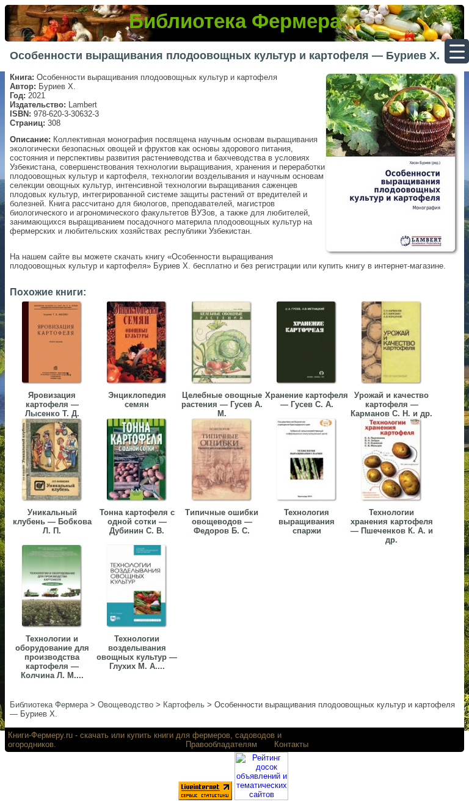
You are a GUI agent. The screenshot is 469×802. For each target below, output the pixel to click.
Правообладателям (221, 744)
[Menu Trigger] (457, 51)
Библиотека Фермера (235, 21)
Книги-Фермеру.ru (40, 735)
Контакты (291, 744)
